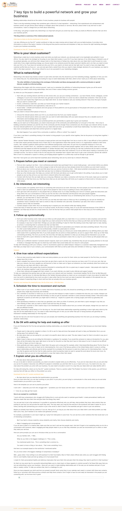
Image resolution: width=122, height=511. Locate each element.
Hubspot (16, 250)
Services (78, 5)
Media (101, 5)
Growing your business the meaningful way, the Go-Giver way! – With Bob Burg (38, 282)
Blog (95, 5)
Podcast (87, 5)
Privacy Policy (87, 508)
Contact (116, 5)
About (108, 5)
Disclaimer (78, 508)
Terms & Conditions (68, 508)
